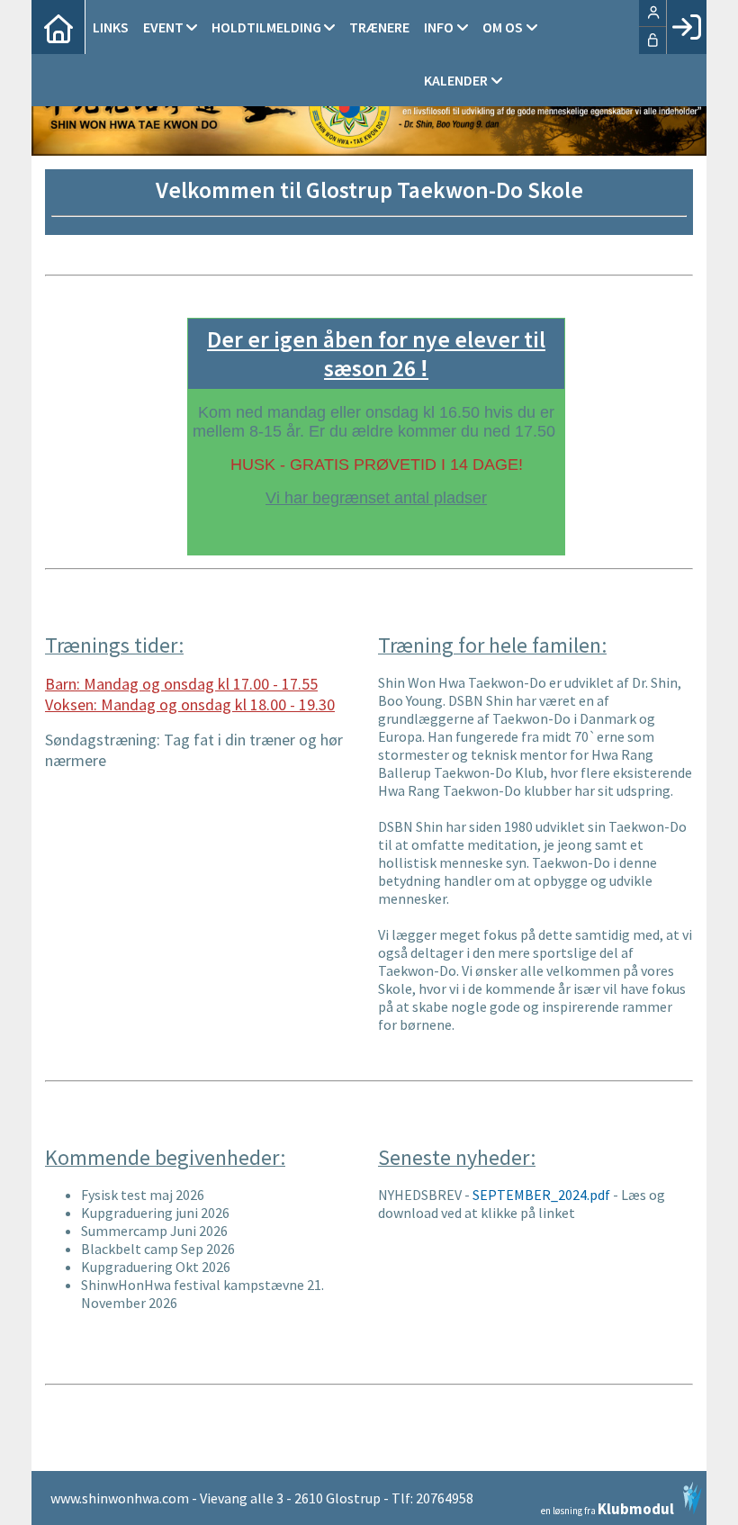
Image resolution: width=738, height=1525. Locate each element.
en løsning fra (607, 1507)
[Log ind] (686, 27)
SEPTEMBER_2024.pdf (541, 1195)
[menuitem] (59, 27)
